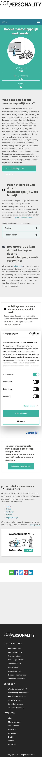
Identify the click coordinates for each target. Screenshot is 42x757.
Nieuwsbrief (12, 733)
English (10, 737)
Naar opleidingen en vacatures (15, 169)
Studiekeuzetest (14, 656)
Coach (8, 506)
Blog (10, 718)
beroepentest (35, 525)
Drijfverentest (13, 667)
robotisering (18, 266)
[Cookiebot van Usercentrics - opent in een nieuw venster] (29, 333)
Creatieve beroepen (15, 700)
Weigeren (21, 421)
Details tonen (29, 406)
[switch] (36, 382)
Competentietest (14, 663)
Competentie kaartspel (16, 678)
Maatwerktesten (14, 722)
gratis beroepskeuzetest (24, 218)
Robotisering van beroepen (18, 693)
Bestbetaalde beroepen (17, 696)
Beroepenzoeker (14, 648)
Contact (11, 741)
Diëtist (8, 509)
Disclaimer (12, 744)
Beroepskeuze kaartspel (17, 675)
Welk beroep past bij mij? (17, 689)
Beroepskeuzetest (15, 652)
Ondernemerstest (14, 671)
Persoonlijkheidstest (15, 660)
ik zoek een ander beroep (21, 466)
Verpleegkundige (12, 517)
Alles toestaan (21, 413)
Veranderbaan (13, 726)
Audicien (9, 515)
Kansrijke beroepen (15, 704)
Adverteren (12, 729)
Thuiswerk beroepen (16, 708)
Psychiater (10, 512)
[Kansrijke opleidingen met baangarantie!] (21, 552)
